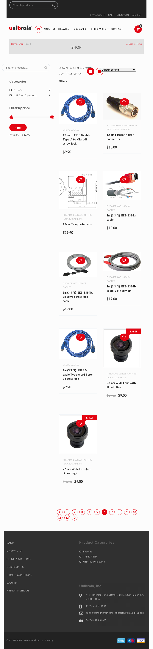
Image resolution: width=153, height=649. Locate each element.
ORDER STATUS (15, 566)
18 (71, 73)
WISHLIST (136, 14)
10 (134, 512)
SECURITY (12, 582)
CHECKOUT (122, 14)
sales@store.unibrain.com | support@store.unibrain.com (115, 612)
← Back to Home (134, 43)
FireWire (18, 90)
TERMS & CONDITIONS (19, 574)
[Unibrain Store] (20, 27)
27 (76, 73)
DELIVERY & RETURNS (19, 558)
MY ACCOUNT (97, 14)
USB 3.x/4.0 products (25, 95)
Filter (18, 127)
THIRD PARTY (90, 556)
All (80, 73)
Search (55, 5)
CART (111, 14)
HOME (10, 543)
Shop (21, 43)
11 (59, 517)
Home (14, 43)
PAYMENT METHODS (18, 590)
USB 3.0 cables (71, 129)
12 (67, 517)
